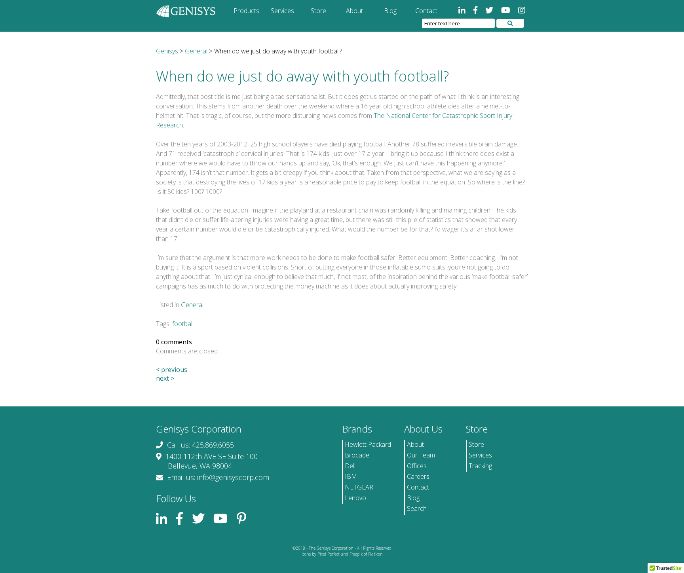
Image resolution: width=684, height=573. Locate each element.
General (192, 304)
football (183, 323)
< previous (171, 369)
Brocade (357, 455)
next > (165, 378)
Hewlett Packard (368, 444)
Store (318, 10)
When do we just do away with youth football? (302, 76)
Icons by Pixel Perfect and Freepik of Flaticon (342, 554)
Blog (390, 10)
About (354, 10)
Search (417, 508)
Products (246, 10)
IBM (351, 476)
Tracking (480, 465)
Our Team (421, 455)
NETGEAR (359, 487)
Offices (417, 465)
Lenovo (355, 497)
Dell (350, 465)
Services (282, 10)
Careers (418, 476)
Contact (426, 10)
